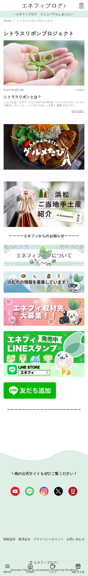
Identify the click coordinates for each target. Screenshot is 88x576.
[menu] (81, 5)
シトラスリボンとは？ (23, 96)
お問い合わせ (76, 539)
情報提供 (9, 539)
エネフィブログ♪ (44, 5)
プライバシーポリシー (48, 539)
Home (8, 21)
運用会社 (24, 539)
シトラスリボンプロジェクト (35, 21)
